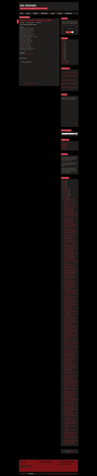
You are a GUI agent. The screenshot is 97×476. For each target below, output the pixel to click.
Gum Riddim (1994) (68, 282)
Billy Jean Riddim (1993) (69, 302)
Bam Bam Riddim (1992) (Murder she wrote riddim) (70, 332)
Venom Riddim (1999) (68, 218)
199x (63, 57)
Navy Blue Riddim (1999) (69, 254)
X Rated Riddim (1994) (68, 258)
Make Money (44, 13)
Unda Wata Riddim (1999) (69, 219)
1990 (37, 22)
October (66, 192)
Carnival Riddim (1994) (68, 283)
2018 (64, 181)
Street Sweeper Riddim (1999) (70, 229)
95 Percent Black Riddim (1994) (70, 290)
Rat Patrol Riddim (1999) (69, 240)
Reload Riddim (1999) (68, 238)
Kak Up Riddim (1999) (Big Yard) (70, 382)
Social (52, 13)
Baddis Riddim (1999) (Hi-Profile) (70, 440)
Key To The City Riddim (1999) (70, 380)
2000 (63, 59)
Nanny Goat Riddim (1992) (69, 316)
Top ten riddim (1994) (68, 267)
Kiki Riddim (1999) (67, 379)
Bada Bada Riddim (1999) (69, 441)
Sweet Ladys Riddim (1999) (69, 224)
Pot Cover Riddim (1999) (69, 250)
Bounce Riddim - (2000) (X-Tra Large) (69, 72)
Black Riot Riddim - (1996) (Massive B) (69, 87)
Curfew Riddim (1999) (68, 412)
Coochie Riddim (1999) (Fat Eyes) (71, 421)
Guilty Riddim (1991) (68, 353)
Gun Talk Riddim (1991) (69, 351)
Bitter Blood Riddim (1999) (69, 435)
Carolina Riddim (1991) (68, 358)
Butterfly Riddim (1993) (68, 299)
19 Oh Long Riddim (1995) (69, 256)
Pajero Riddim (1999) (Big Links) (70, 253)
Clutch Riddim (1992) (68, 324)
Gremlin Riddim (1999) (68, 391)
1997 (63, 52)
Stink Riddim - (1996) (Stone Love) (69, 80)
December (66, 189)
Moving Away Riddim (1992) (69, 318)
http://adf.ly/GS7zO (29, 53)
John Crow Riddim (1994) (69, 280)
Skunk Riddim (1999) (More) (69, 235)
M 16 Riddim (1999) (68, 371)
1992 (63, 44)
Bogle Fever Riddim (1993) (69, 301)
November (66, 191)
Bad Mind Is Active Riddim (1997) (71, 304)
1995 (63, 49)
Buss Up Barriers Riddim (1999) (70, 432)
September (66, 194)
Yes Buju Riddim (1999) (69, 210)
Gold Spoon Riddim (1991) (69, 354)
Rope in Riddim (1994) (68, 274)
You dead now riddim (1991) (69, 342)
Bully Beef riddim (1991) (69, 359)
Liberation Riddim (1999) (69, 377)
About (28, 13)
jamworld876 (64, 144)
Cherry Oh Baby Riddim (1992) (70, 326)
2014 (64, 186)
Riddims (35, 13)
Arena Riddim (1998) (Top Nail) (70, 207)
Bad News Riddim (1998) (69, 199)
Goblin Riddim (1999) (68, 396)
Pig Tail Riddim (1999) (68, 251)
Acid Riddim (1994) (68, 288)
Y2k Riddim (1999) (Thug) (69, 211)
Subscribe (69, 13)
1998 (63, 54)
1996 (63, 51)
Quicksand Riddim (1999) (69, 245)
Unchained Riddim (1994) (69, 266)
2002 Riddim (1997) (68, 306)
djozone (63, 147)
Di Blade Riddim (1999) (68, 405)
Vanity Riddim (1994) (68, 264)
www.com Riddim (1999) (69, 213)
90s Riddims (28, 5)
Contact (60, 13)
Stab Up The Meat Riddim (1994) (70, 270)
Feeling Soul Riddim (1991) (69, 356)
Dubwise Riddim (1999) (68, 401)
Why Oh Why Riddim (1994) (69, 259)
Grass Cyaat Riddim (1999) (69, 393)
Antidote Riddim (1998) (68, 208)
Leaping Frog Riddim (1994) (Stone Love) (69, 278)
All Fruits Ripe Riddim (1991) (70, 364)
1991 (63, 43)
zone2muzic (64, 148)
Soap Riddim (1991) (68, 345)
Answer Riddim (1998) (68, 307)
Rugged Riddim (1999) (68, 237)
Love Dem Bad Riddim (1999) (70, 375)
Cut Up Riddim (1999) (68, 410)
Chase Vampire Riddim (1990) (36, 20)
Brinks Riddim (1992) (68, 328)
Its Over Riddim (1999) (68, 383)
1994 (63, 48)
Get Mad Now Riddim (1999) (69, 394)
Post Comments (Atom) (30, 83)
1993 (63, 46)
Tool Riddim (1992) (68, 309)
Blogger (72, 451)
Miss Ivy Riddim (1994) (68, 275)
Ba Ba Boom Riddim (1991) (69, 362)
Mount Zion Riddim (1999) (69, 367)
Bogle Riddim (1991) (68, 361)
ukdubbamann (65, 145)
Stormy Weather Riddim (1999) (70, 230)
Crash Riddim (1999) (68, 414)
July (65, 197)
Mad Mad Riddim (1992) (69, 320)
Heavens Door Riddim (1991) (70, 349)
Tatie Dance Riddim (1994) (69, 269)
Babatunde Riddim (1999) (69, 443)
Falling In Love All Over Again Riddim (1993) (70, 297)
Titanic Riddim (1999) (68, 221)
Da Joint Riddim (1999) (68, 407)
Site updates (64, 62)
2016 (64, 183)
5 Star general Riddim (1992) (70, 334)
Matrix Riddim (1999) (68, 369)
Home (21, 13)
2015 (64, 184)
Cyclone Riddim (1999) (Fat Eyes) (70, 409)
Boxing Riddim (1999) (68, 434)
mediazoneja (64, 143)
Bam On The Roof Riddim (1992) (70, 329)
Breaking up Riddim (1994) (69, 285)
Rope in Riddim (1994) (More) (70, 272)
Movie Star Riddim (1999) (69, 366)
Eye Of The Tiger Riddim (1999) (70, 399)
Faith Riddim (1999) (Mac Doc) (70, 398)
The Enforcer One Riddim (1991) (70, 343)
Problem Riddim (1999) (68, 248)
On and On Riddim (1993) (69, 291)
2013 (64, 188)
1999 (63, 56)
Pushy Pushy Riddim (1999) (69, 246)
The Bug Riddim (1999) (68, 223)
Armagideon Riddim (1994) (69, 287)
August (65, 196)
